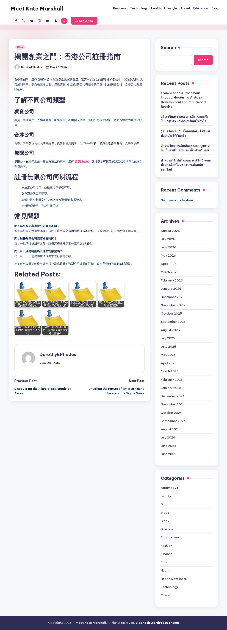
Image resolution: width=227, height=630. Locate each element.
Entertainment (171, 537)
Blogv (165, 521)
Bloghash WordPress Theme (157, 623)
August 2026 (170, 231)
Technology (169, 587)
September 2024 (173, 421)
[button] (84, 21)
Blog (20, 47)
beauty (166, 496)
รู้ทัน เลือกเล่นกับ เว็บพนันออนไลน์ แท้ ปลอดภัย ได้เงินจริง (185, 133)
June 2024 (168, 446)
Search (168, 47)
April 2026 (168, 264)
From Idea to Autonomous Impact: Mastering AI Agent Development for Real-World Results (183, 100)
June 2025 (168, 347)
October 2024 (171, 413)
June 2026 (168, 247)
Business (167, 529)
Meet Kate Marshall (37, 8)
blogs (165, 513)
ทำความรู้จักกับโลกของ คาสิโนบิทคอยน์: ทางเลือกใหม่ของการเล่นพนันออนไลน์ (186, 164)
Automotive (169, 488)
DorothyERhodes (57, 354)
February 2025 (172, 380)
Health (165, 570)
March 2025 (170, 371)
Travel (165, 595)
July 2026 (168, 239)
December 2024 (173, 396)
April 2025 (168, 363)
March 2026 (170, 272)
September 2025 (173, 322)
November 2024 (173, 404)
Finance (166, 554)
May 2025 (168, 355)
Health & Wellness (174, 579)
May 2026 (168, 255)
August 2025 (170, 330)
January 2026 (171, 289)
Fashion (166, 546)
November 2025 (173, 305)
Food (164, 562)
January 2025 (171, 388)
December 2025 (173, 297)
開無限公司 (82, 161)
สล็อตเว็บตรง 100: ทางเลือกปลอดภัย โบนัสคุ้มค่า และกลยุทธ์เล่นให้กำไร (184, 119)
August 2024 (170, 429)
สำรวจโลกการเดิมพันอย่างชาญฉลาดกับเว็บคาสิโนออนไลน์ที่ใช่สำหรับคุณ (185, 148)
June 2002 (168, 454)
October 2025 (171, 313)
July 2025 (168, 338)
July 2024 (168, 437)
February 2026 (172, 280)
